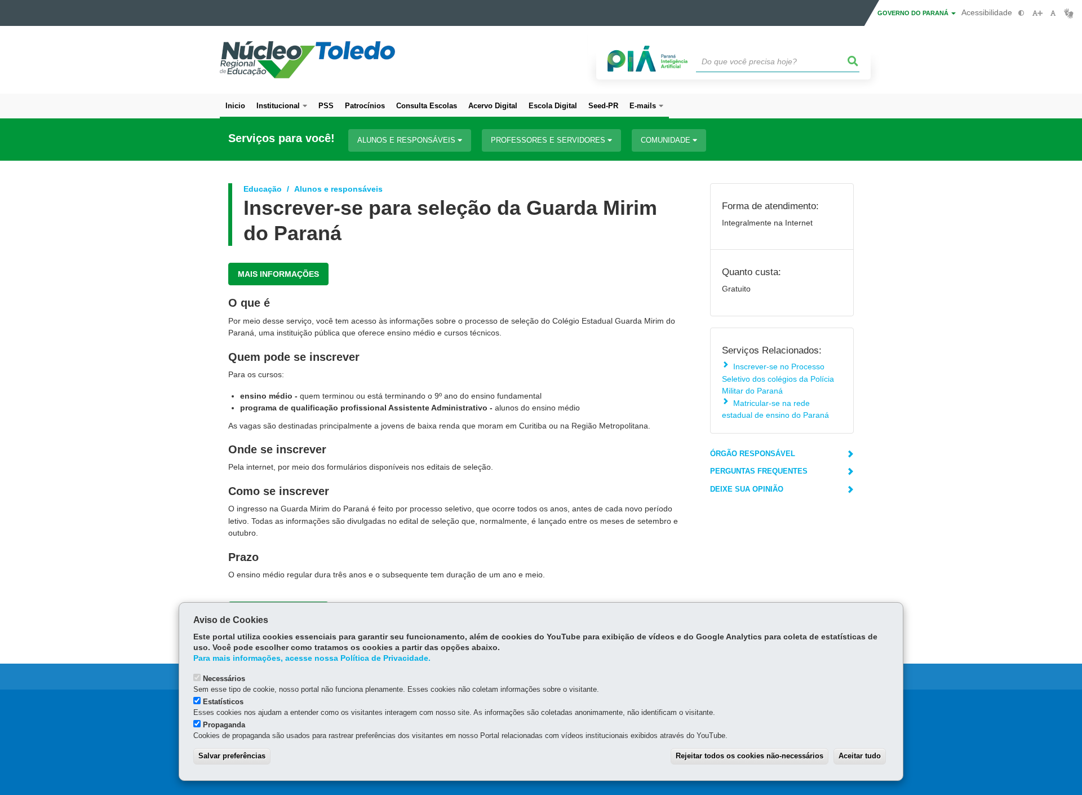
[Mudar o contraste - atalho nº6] (1021, 13)
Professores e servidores (549, 140)
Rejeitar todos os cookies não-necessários (749, 756)
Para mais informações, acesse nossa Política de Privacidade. (312, 658)
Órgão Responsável (752, 453)
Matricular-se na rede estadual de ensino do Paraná (775, 409)
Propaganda (224, 725)
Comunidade (667, 140)
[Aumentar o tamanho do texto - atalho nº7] (1037, 13)
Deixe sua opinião (746, 489)
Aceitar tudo (860, 756)
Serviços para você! (281, 138)
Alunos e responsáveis (407, 140)
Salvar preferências (231, 756)
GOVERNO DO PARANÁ (913, 13)
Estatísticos (223, 701)
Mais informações (278, 274)
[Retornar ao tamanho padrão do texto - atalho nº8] (1052, 13)
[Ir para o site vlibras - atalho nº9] (1068, 13)
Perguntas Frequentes (759, 471)
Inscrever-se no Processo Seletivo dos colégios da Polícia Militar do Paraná (778, 378)
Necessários (224, 678)
